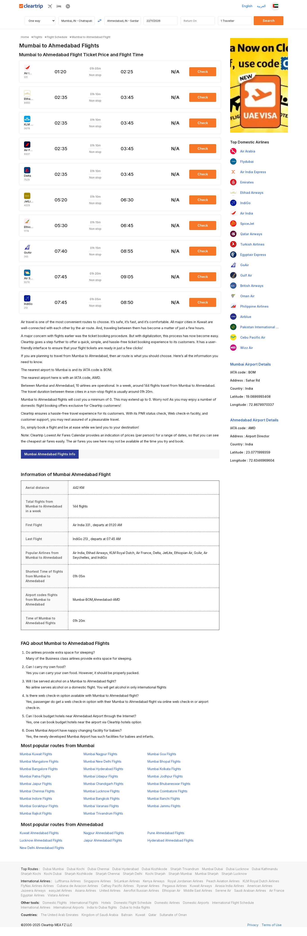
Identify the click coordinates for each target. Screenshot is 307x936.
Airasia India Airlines (229, 886)
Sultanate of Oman (173, 915)
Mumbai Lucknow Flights (102, 791)
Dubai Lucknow (237, 869)
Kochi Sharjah (155, 874)
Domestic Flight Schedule (132, 903)
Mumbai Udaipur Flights (101, 776)
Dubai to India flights (135, 907)
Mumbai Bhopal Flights (163, 761)
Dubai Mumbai (53, 869)
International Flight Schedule (233, 903)
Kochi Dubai (53, 874)
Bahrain (126, 915)
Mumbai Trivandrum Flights (103, 813)
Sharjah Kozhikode (79, 874)
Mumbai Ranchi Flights (163, 798)
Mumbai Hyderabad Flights (103, 769)
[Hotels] (59, 7)
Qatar (152, 915)
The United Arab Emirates (59, 915)
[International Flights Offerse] (68, 7)
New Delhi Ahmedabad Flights (42, 848)
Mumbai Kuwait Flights (36, 754)
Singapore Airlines (97, 881)
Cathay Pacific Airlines (117, 886)
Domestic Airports (196, 903)
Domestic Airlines (167, 903)
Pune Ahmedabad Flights (165, 833)
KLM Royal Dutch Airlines (261, 881)
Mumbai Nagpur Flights (100, 754)
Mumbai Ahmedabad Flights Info (49, 454)
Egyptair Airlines (32, 895)
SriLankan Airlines (127, 881)
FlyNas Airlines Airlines (37, 886)
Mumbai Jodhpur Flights (165, 776)
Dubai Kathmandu (265, 869)
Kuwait (140, 915)
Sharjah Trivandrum (184, 869)
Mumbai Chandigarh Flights (103, 784)
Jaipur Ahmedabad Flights (103, 840)
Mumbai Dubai (212, 869)
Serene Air (223, 890)
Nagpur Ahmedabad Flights (104, 833)
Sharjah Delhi (132, 874)
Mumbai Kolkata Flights (164, 769)
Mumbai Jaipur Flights (36, 784)
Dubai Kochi (76, 869)
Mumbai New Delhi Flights (102, 761)
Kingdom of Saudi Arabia (100, 915)
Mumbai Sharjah (206, 874)
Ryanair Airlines (148, 886)
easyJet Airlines (60, 890)
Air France (276, 890)
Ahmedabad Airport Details (254, 420)
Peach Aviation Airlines (223, 881)
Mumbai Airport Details (250, 364)
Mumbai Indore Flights (36, 798)
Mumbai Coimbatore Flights (167, 791)
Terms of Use (272, 925)
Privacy (252, 925)
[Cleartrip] (31, 7)
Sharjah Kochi (31, 874)
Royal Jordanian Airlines (185, 881)
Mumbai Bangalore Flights (39, 769)
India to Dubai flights (102, 907)
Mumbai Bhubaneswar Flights (168, 784)
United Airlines (109, 890)
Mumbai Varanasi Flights (101, 806)
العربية (261, 6)
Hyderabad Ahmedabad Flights (170, 840)
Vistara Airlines (58, 895)
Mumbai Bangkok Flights (102, 798)
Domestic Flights (55, 903)
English (247, 6)
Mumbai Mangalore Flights (39, 761)
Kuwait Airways (201, 886)
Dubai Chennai (98, 869)
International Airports (68, 907)
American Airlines (259, 886)
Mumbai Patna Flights (35, 776)
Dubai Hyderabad (125, 869)
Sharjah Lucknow (234, 874)
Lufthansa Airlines (68, 881)
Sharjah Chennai (108, 874)
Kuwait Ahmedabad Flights (39, 833)
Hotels (106, 903)
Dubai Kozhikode (154, 869)
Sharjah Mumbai (180, 874)
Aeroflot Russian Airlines (141, 890)
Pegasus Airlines (174, 886)
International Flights (84, 903)
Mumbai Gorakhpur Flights (39, 806)
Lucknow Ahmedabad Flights (41, 840)
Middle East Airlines (198, 890)
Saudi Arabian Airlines (250, 890)
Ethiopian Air (171, 890)
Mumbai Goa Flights (161, 754)
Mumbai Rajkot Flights (36, 813)
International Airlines (35, 907)
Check (203, 72)
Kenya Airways (154, 881)
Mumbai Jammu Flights (163, 806)
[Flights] (50, 7)
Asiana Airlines (85, 890)
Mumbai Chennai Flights (37, 791)
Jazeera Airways (33, 890)
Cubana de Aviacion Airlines (77, 886)
